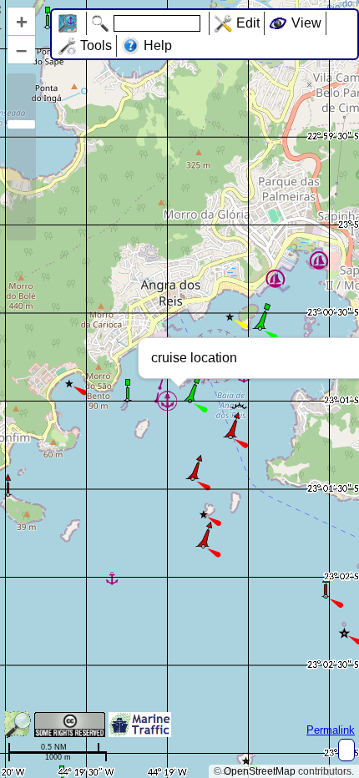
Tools (96, 45)
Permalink (330, 730)
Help (158, 45)
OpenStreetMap (260, 771)
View (306, 23)
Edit (248, 23)
